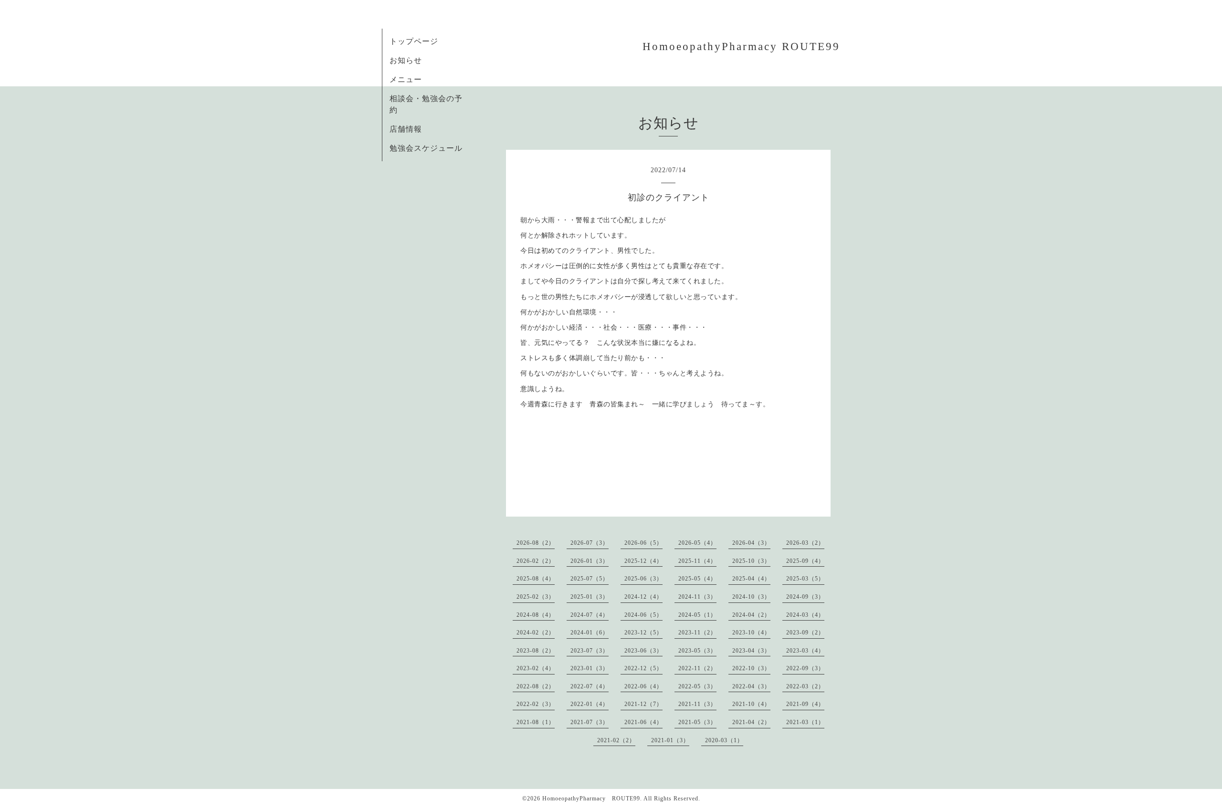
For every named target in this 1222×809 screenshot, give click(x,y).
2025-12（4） (643, 561)
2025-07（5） (589, 578)
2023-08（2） (535, 650)
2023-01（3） (589, 668)
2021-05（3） (697, 722)
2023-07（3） (589, 650)
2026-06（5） (643, 542)
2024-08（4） (535, 615)
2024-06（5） (643, 615)
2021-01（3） (670, 740)
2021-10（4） (751, 704)
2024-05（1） (697, 615)
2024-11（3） (697, 596)
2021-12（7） (643, 704)
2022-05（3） (697, 686)
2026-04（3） (751, 542)
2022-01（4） (589, 704)
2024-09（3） (805, 596)
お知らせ (406, 60)
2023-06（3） (643, 650)
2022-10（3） (751, 668)
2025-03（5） (805, 578)
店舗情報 (406, 129)
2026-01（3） (589, 561)
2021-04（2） (751, 722)
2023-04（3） (751, 650)
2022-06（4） (643, 686)
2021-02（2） (616, 740)
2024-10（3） (751, 596)
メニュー (406, 79)
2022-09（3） (805, 668)
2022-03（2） (805, 686)
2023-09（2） (805, 632)
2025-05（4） (697, 578)
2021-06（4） (643, 722)
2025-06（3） (643, 578)
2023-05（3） (697, 650)
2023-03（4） (805, 650)
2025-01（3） (589, 596)
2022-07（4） (589, 686)
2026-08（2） (535, 542)
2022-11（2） (697, 668)
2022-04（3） (751, 686)
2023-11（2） (697, 632)
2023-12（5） (643, 632)
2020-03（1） (724, 740)
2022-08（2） (535, 686)
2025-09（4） (805, 561)
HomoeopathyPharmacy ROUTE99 (741, 46)
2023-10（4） (751, 632)
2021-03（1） (805, 722)
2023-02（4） (535, 668)
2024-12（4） (643, 596)
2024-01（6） (589, 632)
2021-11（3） (697, 704)
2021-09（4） (805, 704)
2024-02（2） (535, 632)
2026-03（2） (805, 542)
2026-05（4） (697, 542)
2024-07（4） (589, 615)
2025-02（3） (535, 596)
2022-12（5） (643, 668)
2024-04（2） (751, 615)
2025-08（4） (535, 578)
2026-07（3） (589, 542)
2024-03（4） (805, 615)
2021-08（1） (535, 722)
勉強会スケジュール (426, 148)
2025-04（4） (751, 578)
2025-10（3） (751, 561)
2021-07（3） (589, 722)
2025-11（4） (697, 561)
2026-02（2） (535, 561)
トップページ (414, 41)
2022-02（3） (535, 704)
